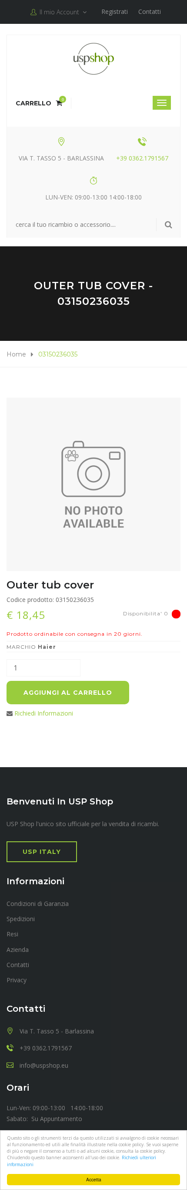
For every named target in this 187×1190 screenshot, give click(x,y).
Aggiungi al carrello (67, 692)
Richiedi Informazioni (43, 713)
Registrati (114, 11)
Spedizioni (21, 919)
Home (16, 354)
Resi (12, 934)
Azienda (18, 949)
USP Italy (42, 852)
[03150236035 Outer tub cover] (93, 484)
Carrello (39, 103)
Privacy (17, 980)
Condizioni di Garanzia (38, 903)
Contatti (149, 11)
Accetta (93, 1179)
